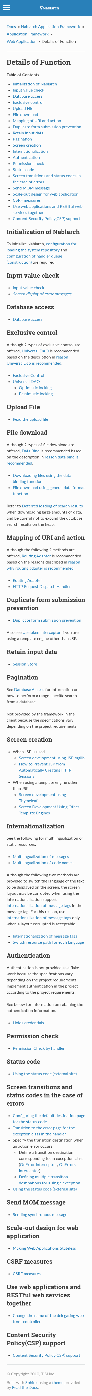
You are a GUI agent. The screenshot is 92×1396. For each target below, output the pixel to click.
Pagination (22, 138)
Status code (23, 169)
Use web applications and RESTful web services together (44, 1295)
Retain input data (28, 132)
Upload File (23, 108)
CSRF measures (27, 200)
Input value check (28, 89)
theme (57, 1382)
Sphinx (31, 1382)
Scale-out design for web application (45, 193)
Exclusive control (28, 102)
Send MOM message (31, 187)
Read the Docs (25, 1387)
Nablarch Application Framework (50, 26)
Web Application (22, 41)
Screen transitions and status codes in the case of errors (45, 1095)
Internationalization (30, 151)
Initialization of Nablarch (35, 83)
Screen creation (27, 145)
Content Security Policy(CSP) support (46, 218)
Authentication (26, 157)
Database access (27, 96)
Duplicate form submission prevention (47, 126)
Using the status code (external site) (45, 1073)
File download (25, 114)
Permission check (28, 163)
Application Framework (28, 33)
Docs (11, 26)
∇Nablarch (49, 7)
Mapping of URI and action (37, 120)
